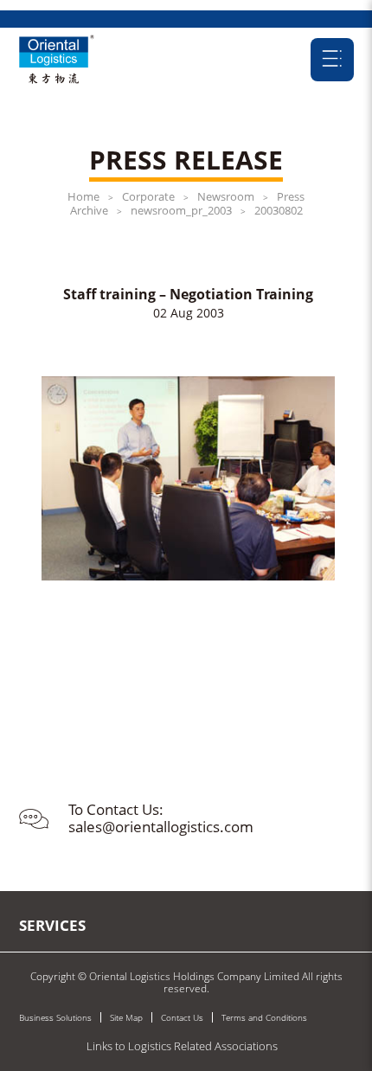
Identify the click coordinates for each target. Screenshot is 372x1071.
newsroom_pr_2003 (181, 210)
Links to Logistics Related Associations (182, 1046)
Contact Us (182, 1017)
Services (52, 925)
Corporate (148, 196)
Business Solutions (55, 1017)
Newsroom (225, 196)
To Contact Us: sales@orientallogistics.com (160, 818)
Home (83, 196)
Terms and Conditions (264, 1017)
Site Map (126, 1017)
